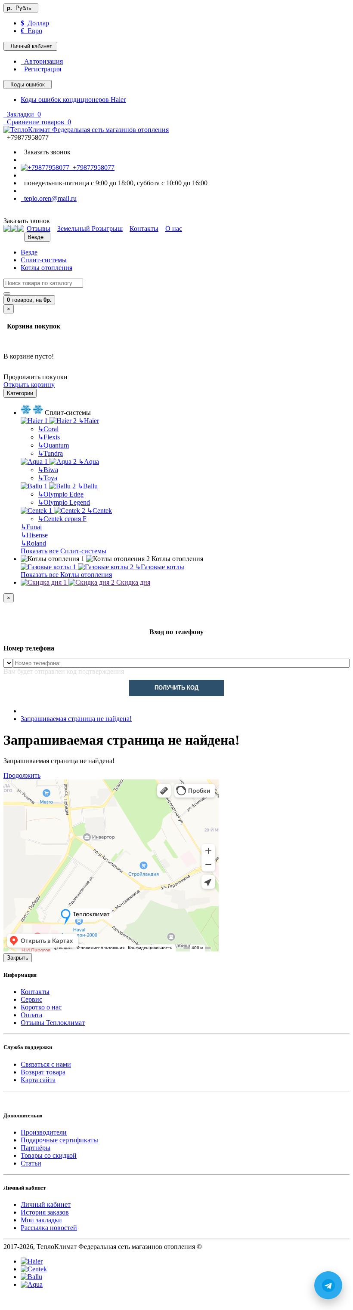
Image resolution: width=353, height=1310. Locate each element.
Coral (48, 429)
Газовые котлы (159, 567)
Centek (99, 510)
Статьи (31, 1163)
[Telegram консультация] (8, 1302)
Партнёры (35, 1147)
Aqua (88, 461)
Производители (44, 1132)
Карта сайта (38, 1079)
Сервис (31, 999)
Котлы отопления (46, 267)
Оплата (31, 1015)
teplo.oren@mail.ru (49, 198)
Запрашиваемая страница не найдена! (76, 718)
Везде (29, 252)
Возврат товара (43, 1072)
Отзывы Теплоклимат (53, 1022)
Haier (88, 420)
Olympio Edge (61, 494)
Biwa (48, 469)
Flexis (49, 437)
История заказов (45, 1212)
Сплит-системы (44, 260)
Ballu (87, 486)
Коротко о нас (41, 1007)
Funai (31, 527)
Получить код (176, 687)
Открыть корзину (29, 384)
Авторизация (42, 61)
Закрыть (17, 957)
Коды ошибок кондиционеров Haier (73, 99)
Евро (31, 30)
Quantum (53, 445)
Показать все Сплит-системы (63, 551)
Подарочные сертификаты (59, 1140)
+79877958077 (92, 167)
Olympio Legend (64, 502)
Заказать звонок (46, 152)
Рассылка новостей (49, 1227)
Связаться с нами (46, 1064)
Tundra (50, 453)
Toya (47, 478)
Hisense (34, 535)
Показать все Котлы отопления (66, 574)
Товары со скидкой (49, 1155)
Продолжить (21, 775)
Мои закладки (41, 1220)
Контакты (35, 991)
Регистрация (41, 69)
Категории (20, 393)
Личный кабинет (46, 1204)
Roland (33, 543)
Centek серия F (62, 518)
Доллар (35, 23)
